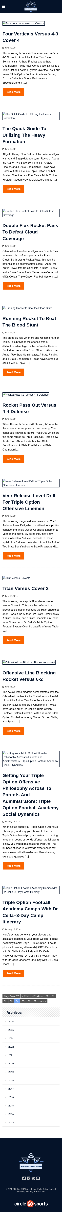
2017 (11, 1088)
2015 (11, 1105)
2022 (11, 1046)
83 (11, 1001)
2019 (11, 1071)
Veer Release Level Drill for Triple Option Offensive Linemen (28, 502)
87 (35, 1001)
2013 (11, 1122)
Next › (43, 1001)
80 (47, 996)
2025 (11, 1029)
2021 (11, 1055)
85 (23, 1001)
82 (5, 1001)
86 (29, 1001)
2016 (11, 1097)
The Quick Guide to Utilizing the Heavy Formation (24, 135)
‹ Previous (37, 996)
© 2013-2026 (12, 1188)
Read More (13, 91)
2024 (11, 1038)
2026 (11, 1021)
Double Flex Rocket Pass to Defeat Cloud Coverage (30, 232)
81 (53, 996)
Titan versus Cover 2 (25, 588)
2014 (11, 1114)
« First (25, 996)
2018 (11, 1080)
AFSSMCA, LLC (25, 1188)
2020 (11, 1063)
